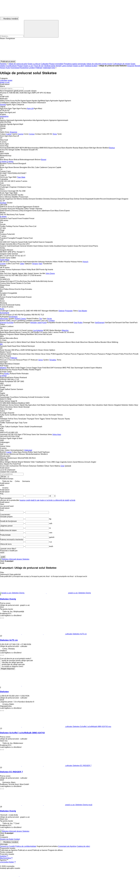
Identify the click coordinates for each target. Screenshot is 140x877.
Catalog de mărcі (83, 846)
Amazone (131, 66)
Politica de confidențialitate (25, 846)
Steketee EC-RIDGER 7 (11, 772)
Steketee (4, 691)
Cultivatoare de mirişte (121, 64)
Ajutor (11, 839)
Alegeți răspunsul (7, 669)
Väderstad (47, 68)
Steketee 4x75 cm (9, 640)
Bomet (137, 66)
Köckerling (24, 68)
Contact (17, 839)
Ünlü (53, 68)
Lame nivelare (67, 66)
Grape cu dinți (78, 66)
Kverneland (15, 68)
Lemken (32, 68)
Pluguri (20, 66)
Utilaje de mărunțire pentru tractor (99, 64)
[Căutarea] (41, 29)
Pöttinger (38, 68)
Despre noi (4, 839)
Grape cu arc (28, 66)
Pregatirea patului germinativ (75, 64)
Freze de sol (38, 66)
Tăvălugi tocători (90, 66)
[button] (70, 49)
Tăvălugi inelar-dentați (52, 66)
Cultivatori (45, 64)
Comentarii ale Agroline (67, 846)
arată (3, 557)
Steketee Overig (8, 599)
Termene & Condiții (7, 846)
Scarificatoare (11, 66)
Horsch (3, 68)
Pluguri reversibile (56, 64)
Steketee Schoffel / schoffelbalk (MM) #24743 (22, 733)
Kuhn (8, 68)
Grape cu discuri (34, 64)
